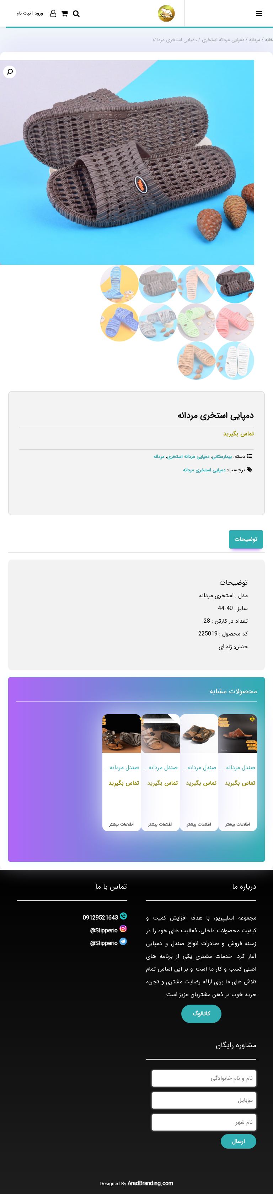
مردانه (254, 40)
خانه (269, 40)
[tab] (246, 539)
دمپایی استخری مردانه (204, 470)
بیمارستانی (222, 456)
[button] (9, 72)
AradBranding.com (150, 1183)
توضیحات (246, 539)
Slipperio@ (104, 930)
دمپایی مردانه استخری (223, 40)
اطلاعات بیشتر (238, 824)
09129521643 (100, 917)
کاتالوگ (201, 1013)
